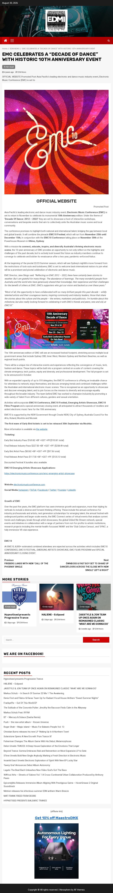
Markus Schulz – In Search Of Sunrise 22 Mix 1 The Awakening (34, 693)
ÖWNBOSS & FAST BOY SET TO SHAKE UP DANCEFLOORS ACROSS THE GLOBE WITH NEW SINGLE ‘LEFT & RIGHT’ (84, 565)
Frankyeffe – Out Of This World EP (20, 703)
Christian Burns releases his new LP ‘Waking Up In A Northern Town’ (36, 731)
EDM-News (22, 72)
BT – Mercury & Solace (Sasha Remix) (22, 717)
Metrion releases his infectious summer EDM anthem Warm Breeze (36, 791)
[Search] (108, 40)
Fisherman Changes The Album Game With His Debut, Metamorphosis (37, 741)
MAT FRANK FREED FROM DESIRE (20, 796)
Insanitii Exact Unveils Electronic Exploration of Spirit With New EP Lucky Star (41, 760)
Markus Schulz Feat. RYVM (17, 712)
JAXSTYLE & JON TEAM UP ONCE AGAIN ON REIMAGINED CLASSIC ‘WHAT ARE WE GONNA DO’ (93, 619)
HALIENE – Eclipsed (53, 614)
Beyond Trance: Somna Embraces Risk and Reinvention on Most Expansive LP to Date (45, 751)
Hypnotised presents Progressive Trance (17, 616)
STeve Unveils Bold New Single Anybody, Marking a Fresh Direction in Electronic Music (45, 755)
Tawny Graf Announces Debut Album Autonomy (27, 765)
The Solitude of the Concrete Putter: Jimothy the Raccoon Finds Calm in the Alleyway (45, 707)
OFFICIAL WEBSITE (56, 201)
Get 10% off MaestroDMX (56, 818)
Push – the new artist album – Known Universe (26, 722)
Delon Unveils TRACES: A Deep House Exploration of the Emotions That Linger (41, 746)
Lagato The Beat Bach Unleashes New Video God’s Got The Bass (35, 770)
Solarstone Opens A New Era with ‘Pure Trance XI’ (28, 736)
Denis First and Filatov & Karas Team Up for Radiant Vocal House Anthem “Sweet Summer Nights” (51, 698)
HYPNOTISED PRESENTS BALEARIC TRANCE (25, 800)
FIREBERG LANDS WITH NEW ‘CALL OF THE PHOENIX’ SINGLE (26, 563)
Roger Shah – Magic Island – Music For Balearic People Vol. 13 (34, 727)
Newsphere (65, 889)
